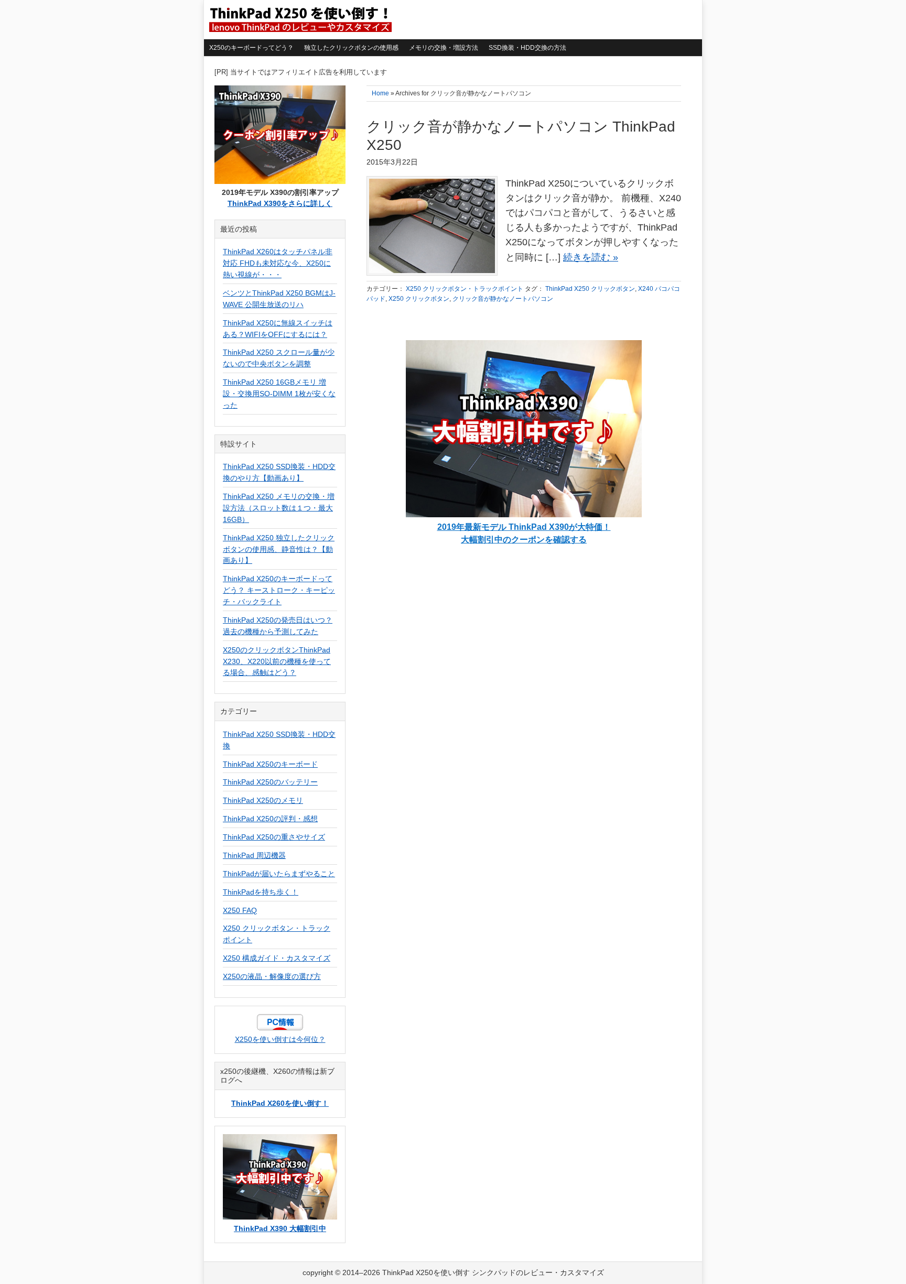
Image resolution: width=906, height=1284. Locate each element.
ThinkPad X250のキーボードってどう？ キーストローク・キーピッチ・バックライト (279, 590)
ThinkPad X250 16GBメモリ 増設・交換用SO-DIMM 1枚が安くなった (279, 393)
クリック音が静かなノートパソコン (502, 298)
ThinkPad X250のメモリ (263, 800)
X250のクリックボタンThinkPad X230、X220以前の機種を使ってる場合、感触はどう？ (277, 661)
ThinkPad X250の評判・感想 (270, 818)
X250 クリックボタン (419, 298)
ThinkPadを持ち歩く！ (260, 892)
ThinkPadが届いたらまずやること (279, 873)
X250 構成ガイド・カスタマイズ (276, 958)
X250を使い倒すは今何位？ (280, 1039)
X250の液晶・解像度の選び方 (272, 976)
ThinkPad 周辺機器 (254, 855)
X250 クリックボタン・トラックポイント (464, 288)
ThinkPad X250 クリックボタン (590, 288)
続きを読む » (590, 257)
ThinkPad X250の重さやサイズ (274, 837)
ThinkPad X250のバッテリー (270, 782)
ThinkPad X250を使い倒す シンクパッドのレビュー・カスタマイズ (299, 19)
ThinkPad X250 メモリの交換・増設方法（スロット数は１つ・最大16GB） (279, 508)
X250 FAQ (240, 910)
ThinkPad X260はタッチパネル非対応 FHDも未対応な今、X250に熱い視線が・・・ (277, 263)
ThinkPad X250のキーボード (270, 764)
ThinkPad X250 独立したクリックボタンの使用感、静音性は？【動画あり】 (279, 549)
